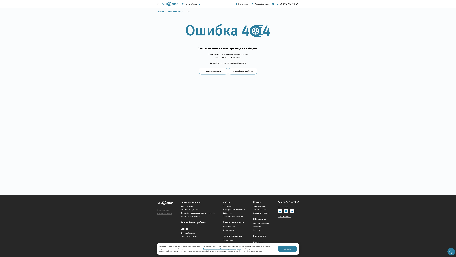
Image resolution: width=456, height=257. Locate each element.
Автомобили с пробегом (243, 71)
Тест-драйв (227, 206)
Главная (160, 12)
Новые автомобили (175, 12)
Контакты (258, 242)
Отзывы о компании (261, 213)
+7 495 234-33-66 (288, 4)
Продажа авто (229, 240)
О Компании (259, 219)
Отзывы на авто (259, 210)
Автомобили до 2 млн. (190, 210)
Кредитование (229, 227)
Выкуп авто (227, 213)
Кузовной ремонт (188, 233)
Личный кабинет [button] (262, 4)
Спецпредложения (232, 236)
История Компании (261, 223)
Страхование (228, 230)
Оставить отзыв (259, 206)
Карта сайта (259, 236)
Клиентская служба (284, 216)
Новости (256, 230)
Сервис (184, 228)
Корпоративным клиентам (234, 210)
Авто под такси (187, 206)
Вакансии (257, 227)
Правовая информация (164, 213)
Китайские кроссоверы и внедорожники (198, 213)
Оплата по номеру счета (233, 216)
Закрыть (287, 249)
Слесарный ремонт (189, 236)
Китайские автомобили (190, 216)
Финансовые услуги (233, 222)
